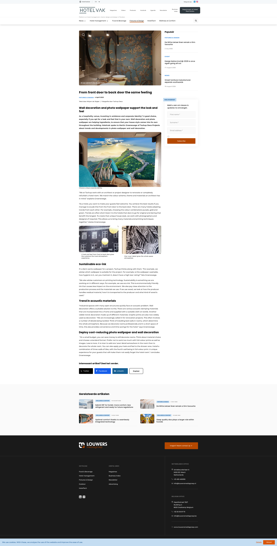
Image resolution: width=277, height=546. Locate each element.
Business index (175, 10)
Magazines (113, 10)
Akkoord (269, 542)
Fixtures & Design (137, 21)
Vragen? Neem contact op (180, 446)
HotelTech (151, 21)
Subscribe (181, 141)
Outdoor (82, 484)
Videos (123, 10)
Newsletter (163, 10)
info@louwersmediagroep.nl (185, 483)
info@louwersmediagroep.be (185, 516)
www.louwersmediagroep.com (186, 527)
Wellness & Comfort (167, 21)
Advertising (113, 484)
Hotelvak (143, 10)
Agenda (152, 10)
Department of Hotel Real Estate (190, 10)
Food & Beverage (119, 21)
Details (259, 542)
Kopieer (136, 371)
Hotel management (98, 21)
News (81, 21)
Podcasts (133, 10)
